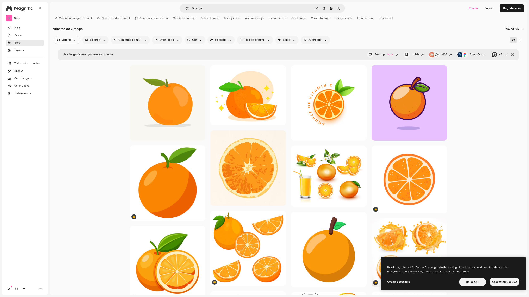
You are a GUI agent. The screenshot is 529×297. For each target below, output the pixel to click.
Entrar (488, 8)
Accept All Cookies (504, 282)
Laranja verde (343, 18)
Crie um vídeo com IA (116, 18)
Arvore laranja (254, 18)
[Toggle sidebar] (40, 8)
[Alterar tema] (24, 288)
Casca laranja (320, 18)
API (501, 54)
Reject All (472, 282)
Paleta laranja (209, 18)
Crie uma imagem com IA (75, 18)
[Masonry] (513, 40)
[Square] (520, 40)
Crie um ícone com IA (153, 18)
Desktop (384, 54)
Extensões (476, 54)
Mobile (415, 54)
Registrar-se (512, 8)
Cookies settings (398, 281)
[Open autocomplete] (185, 8)
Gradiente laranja (184, 18)
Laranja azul (365, 18)
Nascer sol (386, 18)
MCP (444, 54)
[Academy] (16, 288)
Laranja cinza (277, 18)
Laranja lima (232, 18)
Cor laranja (298, 18)
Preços (473, 8)
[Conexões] (9, 288)
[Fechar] (512, 54)
